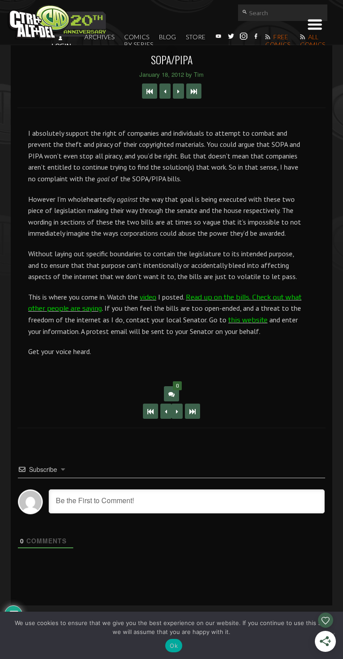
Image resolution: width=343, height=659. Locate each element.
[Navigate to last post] (193, 91)
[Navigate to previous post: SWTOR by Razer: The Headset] (165, 91)
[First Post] (150, 411)
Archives (99, 37)
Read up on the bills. (218, 297)
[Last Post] (192, 411)
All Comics (312, 40)
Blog (167, 37)
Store (195, 37)
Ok (174, 645)
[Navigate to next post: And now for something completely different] (178, 91)
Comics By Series (138, 40)
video (148, 297)
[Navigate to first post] (149, 91)
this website (248, 320)
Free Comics (277, 40)
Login (61, 46)
